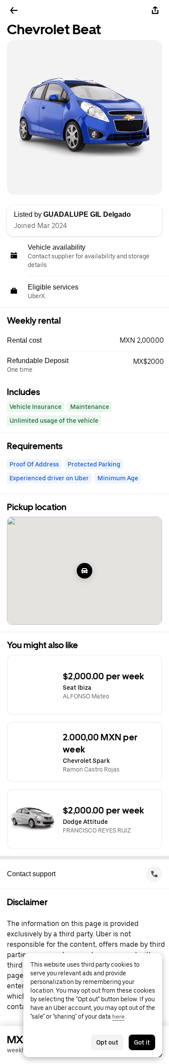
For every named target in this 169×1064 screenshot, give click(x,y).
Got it (142, 1042)
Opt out (107, 1042)
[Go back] (13, 10)
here (118, 1016)
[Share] (155, 10)
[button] (88, 340)
